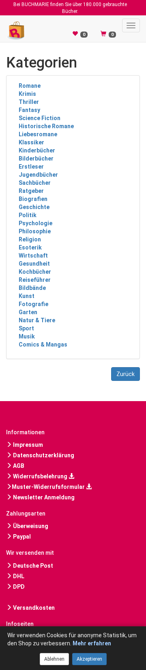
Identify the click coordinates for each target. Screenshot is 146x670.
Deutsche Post (32, 565)
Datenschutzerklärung (43, 455)
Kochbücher (35, 271)
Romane (30, 85)
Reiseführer (35, 280)
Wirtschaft (33, 255)
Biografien (33, 199)
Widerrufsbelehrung (40, 476)
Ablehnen (54, 659)
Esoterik (30, 247)
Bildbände (32, 288)
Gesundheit (34, 263)
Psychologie (35, 223)
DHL (18, 576)
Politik (27, 215)
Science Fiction (39, 118)
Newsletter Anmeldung (43, 497)
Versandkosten (33, 607)
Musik (27, 336)
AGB (18, 466)
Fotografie (33, 304)
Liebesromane (38, 134)
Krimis (27, 94)
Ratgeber (31, 191)
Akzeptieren (89, 659)
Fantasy (29, 110)
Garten (28, 312)
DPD (18, 586)
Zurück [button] (125, 374)
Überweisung (30, 526)
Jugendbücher (38, 174)
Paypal (21, 536)
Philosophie (35, 231)
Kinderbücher (37, 150)
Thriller (29, 102)
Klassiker (31, 142)
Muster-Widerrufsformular (49, 487)
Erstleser (31, 166)
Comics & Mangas (43, 344)
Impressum (27, 445)
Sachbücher (35, 183)
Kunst (26, 296)
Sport (26, 328)
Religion (30, 239)
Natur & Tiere (37, 320)
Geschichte (34, 207)
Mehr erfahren (92, 643)
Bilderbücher (36, 158)
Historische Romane (46, 126)
